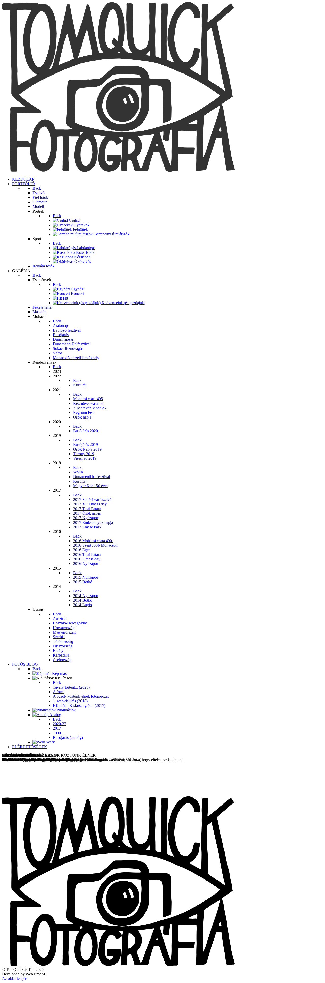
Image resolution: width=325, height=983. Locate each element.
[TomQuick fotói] (118, 170)
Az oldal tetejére (15, 978)
